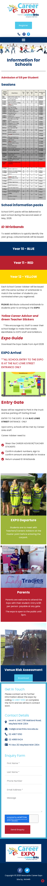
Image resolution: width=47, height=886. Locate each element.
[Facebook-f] (24, 34)
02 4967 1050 (19, 699)
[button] (23, 40)
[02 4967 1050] (19, 34)
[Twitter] (28, 34)
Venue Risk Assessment (23, 670)
